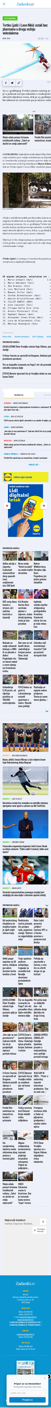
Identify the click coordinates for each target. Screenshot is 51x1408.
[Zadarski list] (25, 4)
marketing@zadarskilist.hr (28, 1317)
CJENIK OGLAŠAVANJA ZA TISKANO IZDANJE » (25, 1325)
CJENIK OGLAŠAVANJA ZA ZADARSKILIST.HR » (25, 1322)
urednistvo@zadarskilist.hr (25, 1334)
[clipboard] (19, 83)
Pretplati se (27, 1400)
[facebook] (6, 83)
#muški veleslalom (22, 336)
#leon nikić (7, 336)
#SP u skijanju (37, 336)
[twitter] (12, 83)
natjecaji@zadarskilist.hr (25, 1319)
